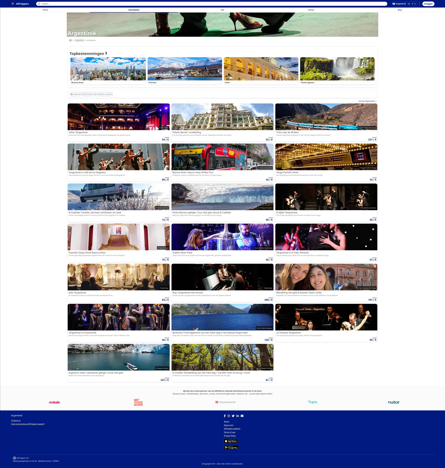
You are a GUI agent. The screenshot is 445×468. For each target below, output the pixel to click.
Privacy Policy (230, 435)
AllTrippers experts (232, 428)
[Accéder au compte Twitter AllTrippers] (234, 416)
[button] (428, 4)
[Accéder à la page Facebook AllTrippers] (225, 416)
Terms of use (229, 432)
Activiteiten (134, 10)
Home (45, 10)
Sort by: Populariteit (367, 101)
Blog (400, 10)
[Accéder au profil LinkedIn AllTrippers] (238, 416)
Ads (222, 10)
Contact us (16, 420)
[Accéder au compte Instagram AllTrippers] (229, 416)
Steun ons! (228, 425)
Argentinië (79, 40)
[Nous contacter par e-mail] (243, 416)
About (226, 421)
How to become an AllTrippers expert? (27, 424)
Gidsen (311, 10)
